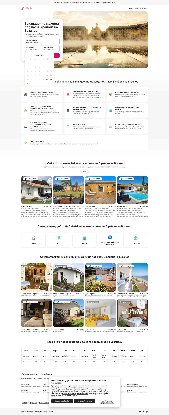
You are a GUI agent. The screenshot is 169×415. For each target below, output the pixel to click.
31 (28, 83)
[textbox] (33, 49)
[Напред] (88, 171)
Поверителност (41, 412)
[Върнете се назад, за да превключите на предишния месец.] (28, 55)
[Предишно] (80, 171)
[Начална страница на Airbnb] (26, 8)
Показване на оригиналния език (104, 2)
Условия (51, 412)
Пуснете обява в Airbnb (137, 8)
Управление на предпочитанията (107, 402)
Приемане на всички (62, 401)
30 (51, 79)
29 (47, 79)
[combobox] (42, 42)
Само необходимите (84, 401)
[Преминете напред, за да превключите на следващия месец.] (50, 55)
